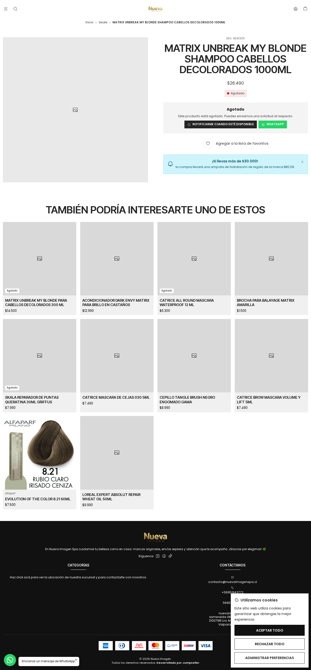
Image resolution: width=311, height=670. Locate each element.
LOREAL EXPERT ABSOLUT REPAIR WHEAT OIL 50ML (111, 497)
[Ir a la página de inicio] (155, 9)
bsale (103, 22)
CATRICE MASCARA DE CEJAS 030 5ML (116, 397)
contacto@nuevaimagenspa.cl (232, 582)
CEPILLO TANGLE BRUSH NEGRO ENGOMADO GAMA (187, 399)
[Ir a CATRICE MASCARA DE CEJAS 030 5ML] (117, 355)
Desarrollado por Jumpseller (177, 663)
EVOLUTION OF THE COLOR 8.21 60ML (37, 499)
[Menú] (6, 9)
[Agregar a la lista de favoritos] (70, 253)
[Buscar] (15, 9)
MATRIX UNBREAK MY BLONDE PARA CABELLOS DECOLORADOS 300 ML (36, 302)
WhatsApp (275, 124)
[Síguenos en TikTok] (170, 556)
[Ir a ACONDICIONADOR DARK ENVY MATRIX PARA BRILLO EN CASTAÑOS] (117, 258)
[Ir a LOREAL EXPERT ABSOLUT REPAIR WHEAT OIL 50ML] (117, 452)
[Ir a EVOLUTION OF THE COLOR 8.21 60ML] (39, 452)
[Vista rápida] (70, 264)
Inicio (89, 22)
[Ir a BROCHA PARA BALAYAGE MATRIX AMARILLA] (271, 258)
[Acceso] (296, 9)
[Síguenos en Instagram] (158, 556)
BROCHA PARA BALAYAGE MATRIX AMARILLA (265, 302)
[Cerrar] (302, 161)
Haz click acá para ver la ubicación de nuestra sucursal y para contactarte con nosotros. (78, 577)
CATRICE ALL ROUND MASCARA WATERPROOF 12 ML (187, 302)
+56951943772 (232, 592)
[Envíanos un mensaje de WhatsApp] (10, 660)
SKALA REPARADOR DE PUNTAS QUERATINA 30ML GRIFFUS (32, 399)
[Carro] (305, 9)
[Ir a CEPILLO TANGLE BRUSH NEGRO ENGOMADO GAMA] (194, 355)
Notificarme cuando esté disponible (223, 124)
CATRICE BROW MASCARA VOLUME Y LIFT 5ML (269, 399)
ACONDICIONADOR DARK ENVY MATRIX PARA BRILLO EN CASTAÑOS (115, 302)
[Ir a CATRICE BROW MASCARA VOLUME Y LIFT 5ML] (271, 355)
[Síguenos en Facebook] (164, 556)
